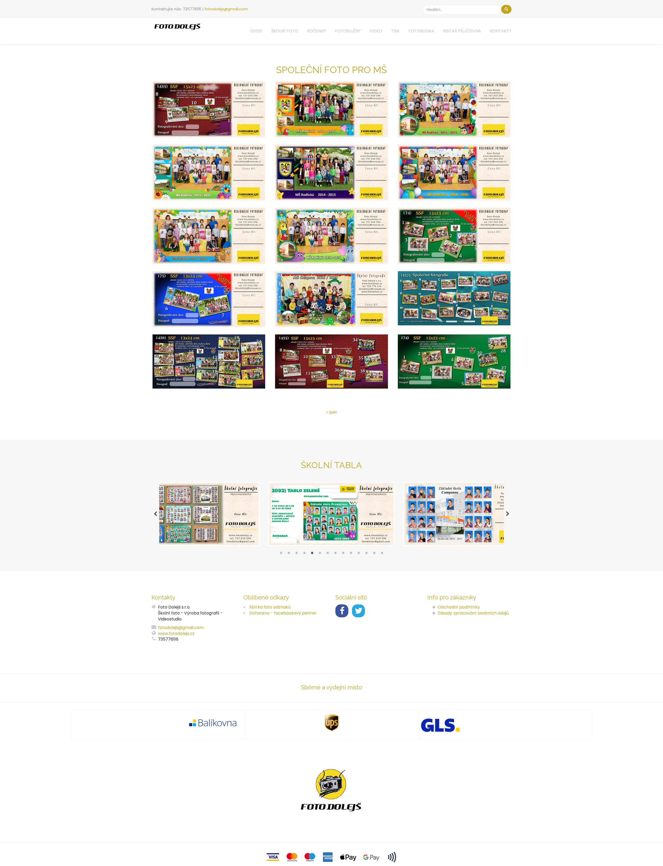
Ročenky (316, 31)
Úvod (256, 31)
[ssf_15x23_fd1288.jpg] (331, 361)
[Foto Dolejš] (177, 26)
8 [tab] (335, 554)
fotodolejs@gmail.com (226, 9)
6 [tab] (319, 554)
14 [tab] (382, 554)
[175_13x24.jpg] (209, 299)
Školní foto (284, 31)
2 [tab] (288, 554)
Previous (155, 514)
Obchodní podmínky (459, 607)
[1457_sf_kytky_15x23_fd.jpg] (209, 173)
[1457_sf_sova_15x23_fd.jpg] (209, 236)
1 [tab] (281, 554)
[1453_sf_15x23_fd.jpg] (209, 109)
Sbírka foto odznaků (270, 607)
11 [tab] (358, 554)
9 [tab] (343, 554)
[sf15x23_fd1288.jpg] (454, 299)
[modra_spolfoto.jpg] (331, 299)
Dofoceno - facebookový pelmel (282, 613)
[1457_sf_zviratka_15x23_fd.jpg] (331, 236)
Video (376, 31)
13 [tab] (374, 554)
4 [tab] (304, 554)
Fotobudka (421, 31)
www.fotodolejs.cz (176, 633)
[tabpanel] (331, 514)
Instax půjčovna (462, 31)
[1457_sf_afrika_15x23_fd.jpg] (331, 109)
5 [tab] (312, 554)
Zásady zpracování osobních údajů (473, 613)
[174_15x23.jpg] (454, 236)
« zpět (331, 412)
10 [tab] (351, 554)
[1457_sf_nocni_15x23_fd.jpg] (331, 173)
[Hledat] (506, 9)
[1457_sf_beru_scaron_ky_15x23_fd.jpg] (454, 109)
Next (507, 514)
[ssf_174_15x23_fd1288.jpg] (454, 361)
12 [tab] (366, 554)
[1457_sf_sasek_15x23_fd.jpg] (454, 173)
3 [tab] (296, 554)
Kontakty (500, 31)
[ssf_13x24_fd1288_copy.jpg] (209, 361)
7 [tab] (327, 554)
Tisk (395, 31)
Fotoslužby (348, 31)
